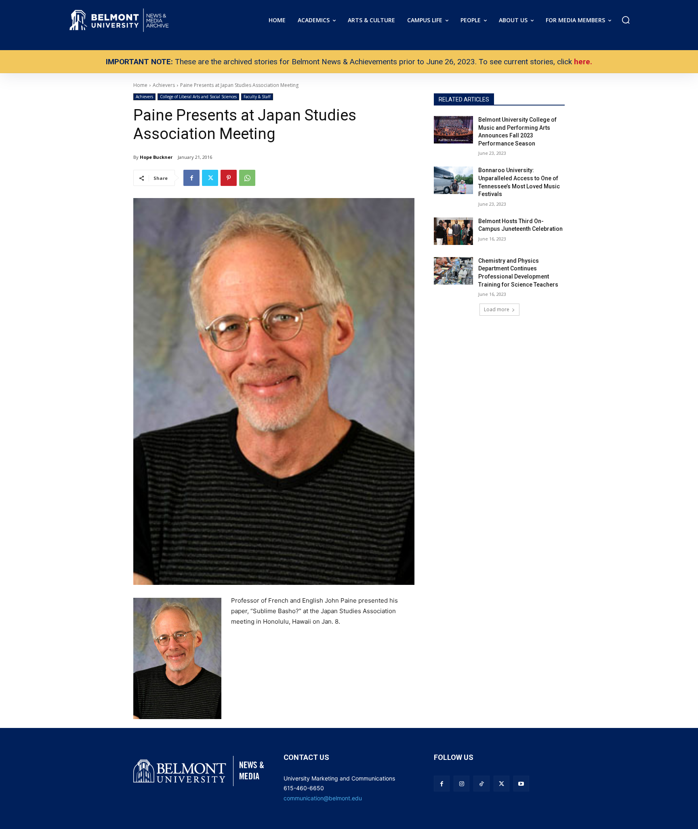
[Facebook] (191, 178)
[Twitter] (210, 178)
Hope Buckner (156, 157)
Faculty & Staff (257, 96)
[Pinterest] (229, 178)
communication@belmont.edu (323, 798)
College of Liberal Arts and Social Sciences (198, 96)
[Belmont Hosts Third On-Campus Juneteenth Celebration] (453, 231)
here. (583, 61)
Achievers (144, 96)
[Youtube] (521, 783)
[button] (625, 19)
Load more (496, 309)
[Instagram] (461, 783)
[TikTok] (481, 783)
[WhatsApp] (247, 178)
